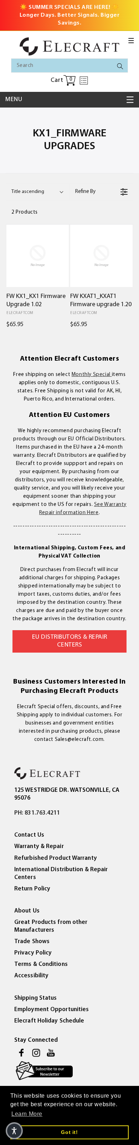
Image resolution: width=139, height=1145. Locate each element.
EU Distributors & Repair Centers (69, 641)
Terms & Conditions (41, 964)
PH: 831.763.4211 (37, 813)
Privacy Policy (33, 953)
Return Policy (32, 889)
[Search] (120, 66)
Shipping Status (35, 998)
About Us (27, 911)
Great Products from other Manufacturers (51, 926)
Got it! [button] (69, 1132)
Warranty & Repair (39, 846)
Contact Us (29, 835)
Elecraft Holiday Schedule (49, 1021)
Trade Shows (32, 942)
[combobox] (69, 65)
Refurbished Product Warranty (55, 858)
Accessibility (31, 976)
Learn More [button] (26, 1114)
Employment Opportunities (51, 1010)
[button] (131, 40)
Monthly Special (92, 374)
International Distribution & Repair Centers (61, 873)
